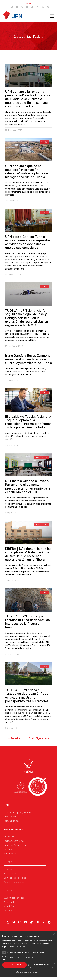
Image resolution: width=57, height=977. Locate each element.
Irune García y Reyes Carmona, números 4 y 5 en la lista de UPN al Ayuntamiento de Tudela (28, 359)
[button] (28, 972)
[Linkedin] (37, 7)
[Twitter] (12, 7)
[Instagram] (22, 7)
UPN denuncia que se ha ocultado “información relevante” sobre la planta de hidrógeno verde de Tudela (26, 171)
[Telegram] (47, 7)
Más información (17, 946)
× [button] (54, 934)
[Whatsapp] (42, 7)
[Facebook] (17, 7)
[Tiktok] (32, 7)
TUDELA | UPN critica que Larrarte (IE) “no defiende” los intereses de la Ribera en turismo (27, 621)
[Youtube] (27, 7)
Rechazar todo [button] (41, 965)
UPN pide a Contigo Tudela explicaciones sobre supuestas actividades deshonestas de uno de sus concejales (28, 242)
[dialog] (28, 954)
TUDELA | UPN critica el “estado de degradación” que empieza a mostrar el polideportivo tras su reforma (27, 695)
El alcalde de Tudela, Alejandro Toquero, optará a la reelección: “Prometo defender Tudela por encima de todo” (28, 422)
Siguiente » (42, 738)
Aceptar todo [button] (14, 965)
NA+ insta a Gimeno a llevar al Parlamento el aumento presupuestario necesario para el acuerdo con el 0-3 (27, 486)
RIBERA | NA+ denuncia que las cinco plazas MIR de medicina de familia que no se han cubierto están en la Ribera (28, 554)
